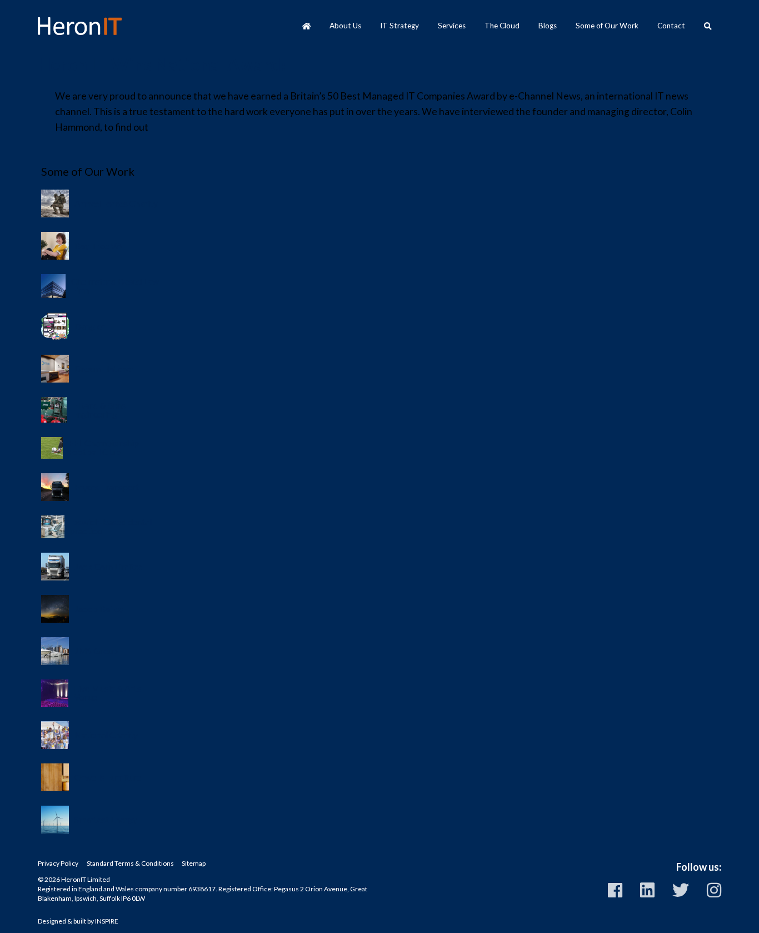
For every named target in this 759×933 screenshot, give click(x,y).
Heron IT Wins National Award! (162, 64)
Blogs (547, 25)
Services (452, 25)
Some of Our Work (607, 25)
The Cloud (502, 25)
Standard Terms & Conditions (130, 863)
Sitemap (194, 863)
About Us (345, 25)
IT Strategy (399, 25)
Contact (671, 25)
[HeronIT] (79, 26)
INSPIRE (106, 921)
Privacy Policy (58, 863)
